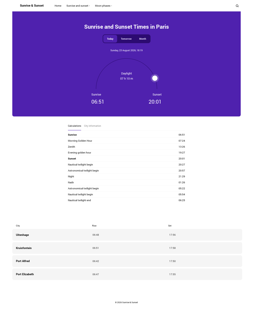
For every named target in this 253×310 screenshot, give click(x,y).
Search (237, 5)
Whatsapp (138, 213)
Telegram (132, 213)
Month (142, 38)
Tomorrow (126, 38)
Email (144, 213)
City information (92, 125)
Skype (120, 213)
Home (58, 5)
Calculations (74, 125)
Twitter (114, 213)
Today (110, 38)
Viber (126, 213)
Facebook (109, 213)
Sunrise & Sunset (32, 5)
